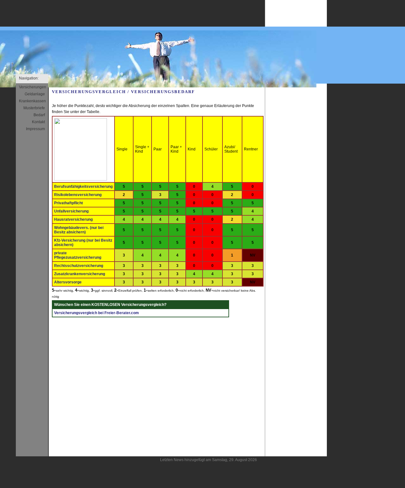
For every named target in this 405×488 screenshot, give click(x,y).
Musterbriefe (34, 108)
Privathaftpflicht (68, 203)
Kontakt (38, 122)
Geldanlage (35, 94)
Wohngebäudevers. (78, 229)
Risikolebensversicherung (78, 195)
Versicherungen (32, 87)
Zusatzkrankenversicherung (79, 274)
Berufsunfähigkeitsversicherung (83, 186)
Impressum (35, 129)
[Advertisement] (296, 187)
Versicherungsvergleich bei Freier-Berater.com (96, 313)
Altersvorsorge (68, 282)
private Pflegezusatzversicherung (77, 255)
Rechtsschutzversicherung (78, 265)
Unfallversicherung (71, 211)
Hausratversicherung (73, 219)
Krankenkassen (32, 101)
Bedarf (39, 115)
